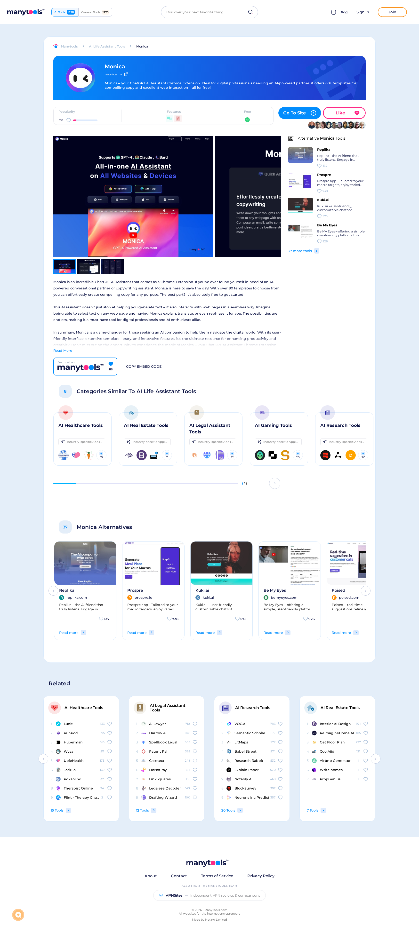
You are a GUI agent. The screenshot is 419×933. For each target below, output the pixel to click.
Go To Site (294, 113)
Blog (343, 12)
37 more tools (300, 251)
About (151, 876)
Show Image (132, 205)
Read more (69, 632)
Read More (62, 350)
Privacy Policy (260, 876)
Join (392, 12)
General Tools (95, 12)
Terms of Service (217, 876)
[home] (26, 12)
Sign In (362, 12)
